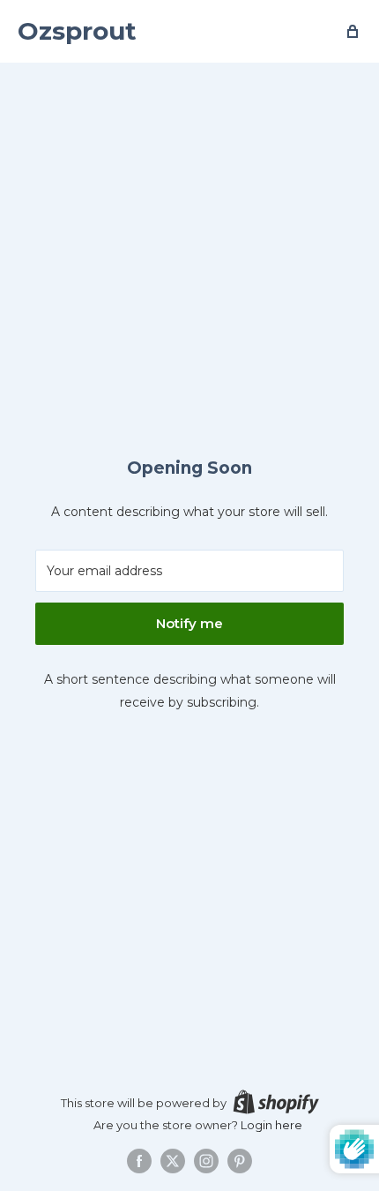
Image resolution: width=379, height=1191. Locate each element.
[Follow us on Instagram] (206, 1161)
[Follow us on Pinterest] (239, 1161)
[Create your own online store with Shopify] (276, 1102)
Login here (271, 1125)
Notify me (189, 623)
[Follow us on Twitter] (172, 1161)
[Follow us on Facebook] (139, 1161)
